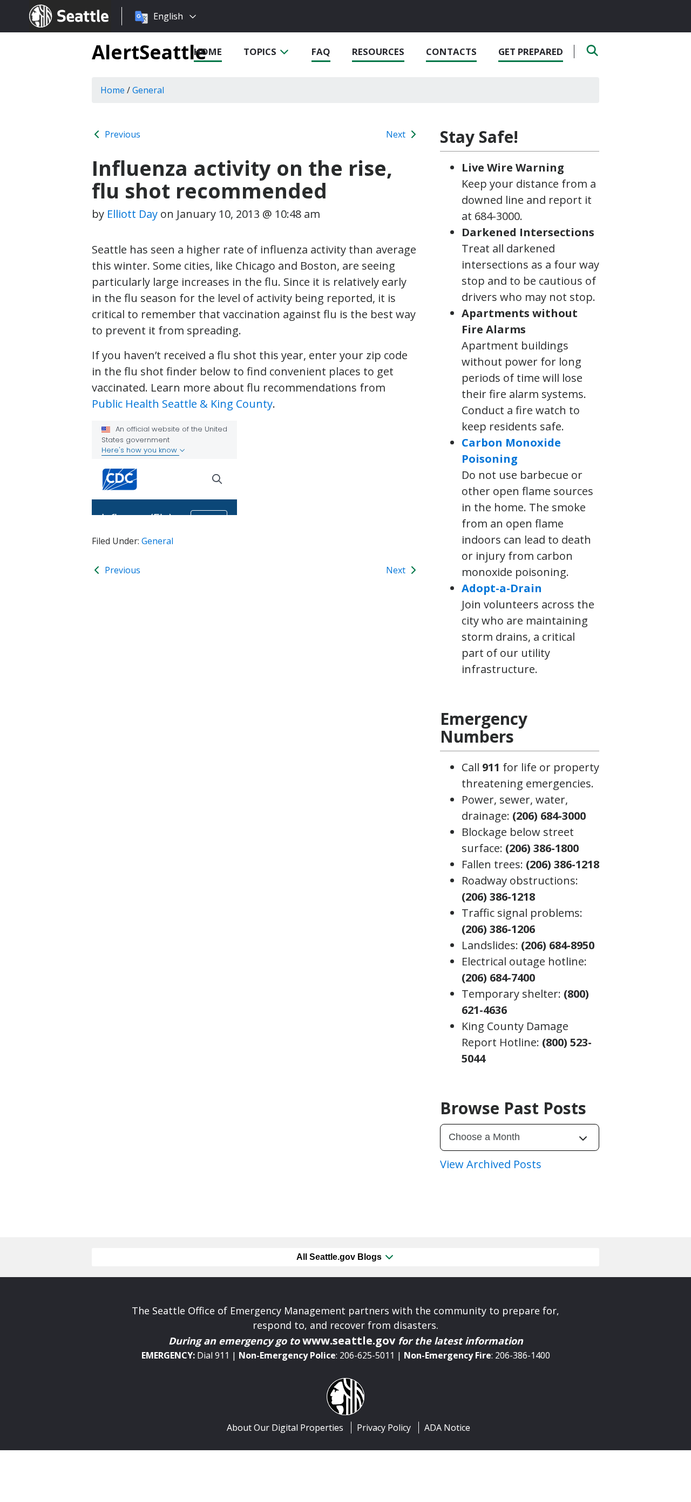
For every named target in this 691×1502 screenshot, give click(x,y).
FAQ (320, 51)
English (168, 16)
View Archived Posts (490, 1164)
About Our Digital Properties (285, 1428)
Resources (378, 51)
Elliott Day (132, 214)
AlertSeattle (149, 52)
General (157, 541)
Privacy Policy (384, 1428)
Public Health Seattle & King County (182, 403)
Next (397, 134)
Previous (121, 134)
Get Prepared (530, 51)
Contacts (451, 51)
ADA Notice (447, 1428)
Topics (261, 51)
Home (208, 51)
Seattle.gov (52, 6)
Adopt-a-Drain (502, 588)
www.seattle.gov (348, 1340)
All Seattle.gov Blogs (340, 1256)
